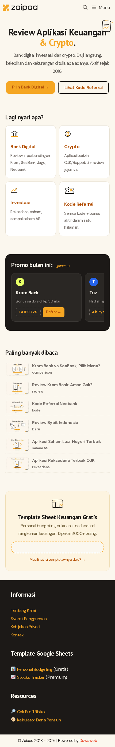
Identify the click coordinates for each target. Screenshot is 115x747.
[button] (85, 7)
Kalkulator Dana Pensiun (39, 720)
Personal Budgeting (34, 669)
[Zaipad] (20, 8)
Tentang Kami (23, 610)
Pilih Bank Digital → (30, 87)
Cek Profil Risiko (31, 711)
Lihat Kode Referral (83, 87)
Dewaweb (88, 740)
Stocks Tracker (31, 677)
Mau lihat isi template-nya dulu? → (57, 559)
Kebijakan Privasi (25, 626)
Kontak (17, 635)
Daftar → (53, 312)
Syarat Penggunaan (29, 618)
